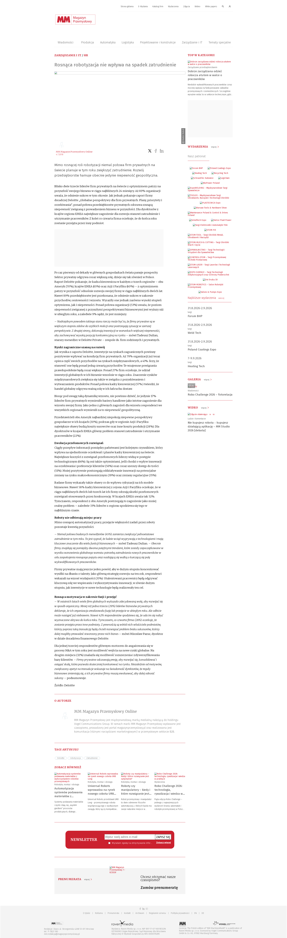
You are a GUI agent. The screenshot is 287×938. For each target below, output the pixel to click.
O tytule (86, 913)
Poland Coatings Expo (202, 349)
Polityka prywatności (180, 913)
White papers (211, 6)
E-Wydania (143, 6)
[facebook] (156, 151)
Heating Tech (196, 366)
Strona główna (127, 6)
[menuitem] (127, 6)
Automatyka (108, 42)
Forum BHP (195, 316)
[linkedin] (162, 151)
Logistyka (128, 42)
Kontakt (127, 913)
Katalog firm (157, 6)
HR (86, 55)
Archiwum (139, 913)
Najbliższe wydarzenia (206, 298)
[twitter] (150, 151)
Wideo (197, 6)
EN (195, 913)
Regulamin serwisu (157, 913)
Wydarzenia (173, 6)
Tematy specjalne (220, 42)
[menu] (143, 6)
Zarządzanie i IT (192, 42)
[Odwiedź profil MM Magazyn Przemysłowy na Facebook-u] (140, 909)
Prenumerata (113, 913)
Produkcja (87, 42)
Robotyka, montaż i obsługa (66, 784)
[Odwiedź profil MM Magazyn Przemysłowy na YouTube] (147, 909)
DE (203, 913)
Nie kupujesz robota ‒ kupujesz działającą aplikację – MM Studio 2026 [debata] (209, 426)
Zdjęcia (186, 6)
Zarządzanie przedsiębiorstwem (202, 67)
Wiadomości (65, 42)
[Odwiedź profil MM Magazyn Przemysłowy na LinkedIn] (143, 909)
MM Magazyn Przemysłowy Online (74, 151)
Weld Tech (194, 332)
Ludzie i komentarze (197, 418)
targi (190, 312)
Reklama (99, 913)
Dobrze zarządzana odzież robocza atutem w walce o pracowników (205, 75)
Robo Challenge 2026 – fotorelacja (210, 394)
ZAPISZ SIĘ (163, 837)
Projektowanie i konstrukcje (158, 42)
